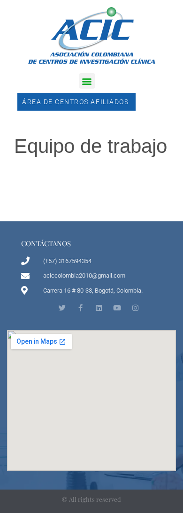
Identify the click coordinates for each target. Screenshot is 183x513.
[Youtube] (117, 307)
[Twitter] (62, 307)
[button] (87, 81)
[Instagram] (135, 307)
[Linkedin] (98, 307)
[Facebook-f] (80, 307)
